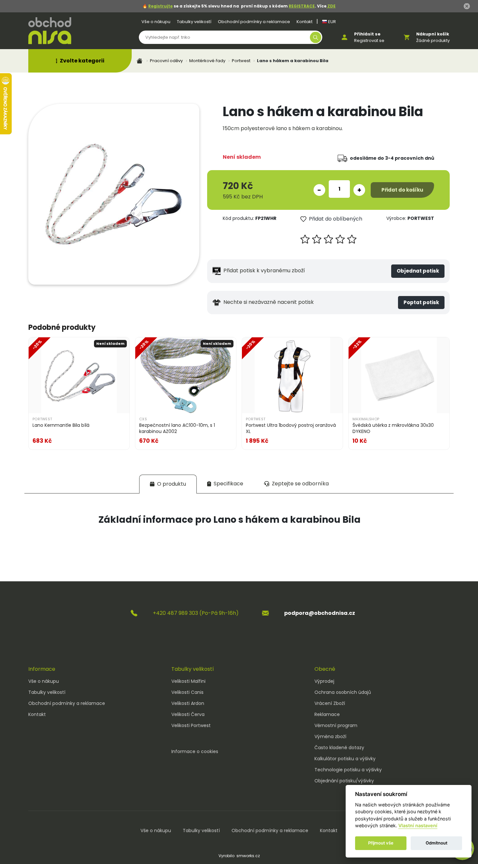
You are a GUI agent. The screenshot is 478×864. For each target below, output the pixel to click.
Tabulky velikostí (194, 22)
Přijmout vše (380, 843)
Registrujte (160, 6)
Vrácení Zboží (329, 703)
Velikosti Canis (187, 692)
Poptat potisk (421, 302)
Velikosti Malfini (188, 681)
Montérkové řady (207, 61)
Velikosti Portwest (191, 725)
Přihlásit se (367, 34)
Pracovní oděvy (166, 61)
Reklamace (327, 714)
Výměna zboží (330, 736)
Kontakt (304, 22)
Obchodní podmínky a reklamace (254, 22)
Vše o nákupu (155, 22)
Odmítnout (436, 843)
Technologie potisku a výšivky (348, 769)
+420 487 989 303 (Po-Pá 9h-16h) (196, 613)
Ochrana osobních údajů (342, 692)
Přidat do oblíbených (335, 219)
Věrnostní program (335, 725)
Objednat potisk (418, 270)
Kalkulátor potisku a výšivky (345, 758)
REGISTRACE (302, 6)
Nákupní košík (432, 34)
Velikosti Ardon (187, 703)
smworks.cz (248, 855)
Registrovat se (369, 40)
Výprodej (324, 681)
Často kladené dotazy (339, 747)
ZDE (331, 6)
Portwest (241, 61)
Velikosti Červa (188, 714)
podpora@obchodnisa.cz (319, 613)
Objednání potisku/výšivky (344, 780)
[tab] (168, 484)
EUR (331, 22)
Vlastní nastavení (417, 826)
